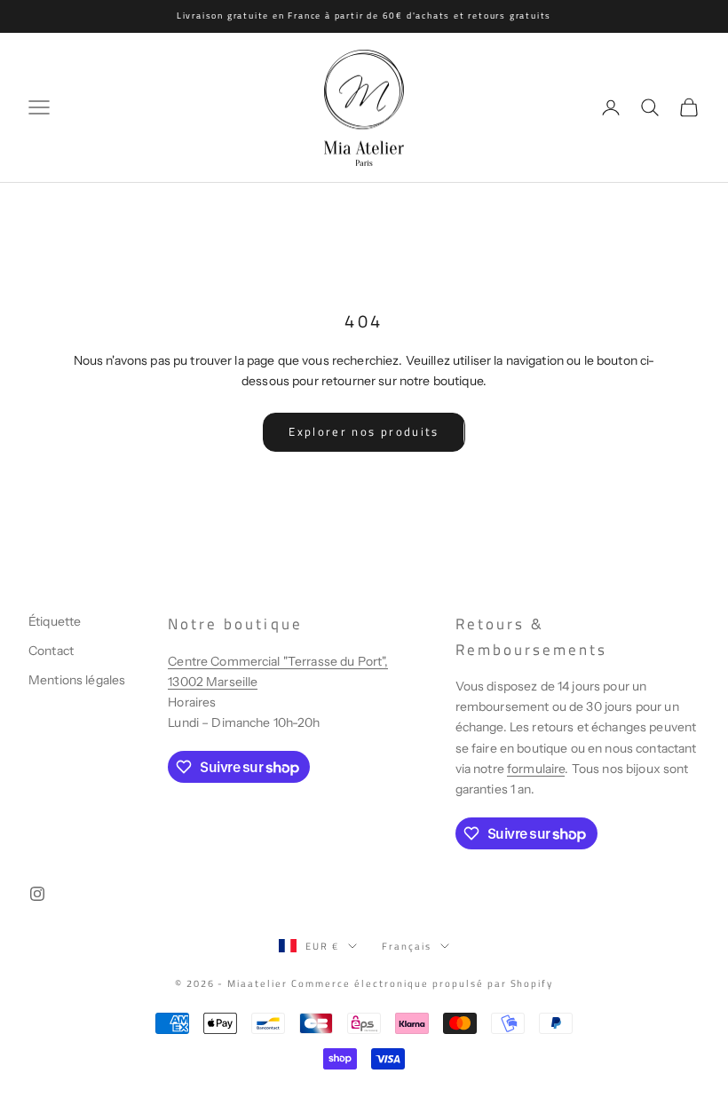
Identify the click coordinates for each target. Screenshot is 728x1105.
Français (406, 946)
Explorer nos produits (364, 431)
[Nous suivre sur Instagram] (37, 894)
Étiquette (54, 621)
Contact (51, 651)
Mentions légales (76, 680)
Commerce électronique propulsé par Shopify (422, 983)
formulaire (536, 769)
